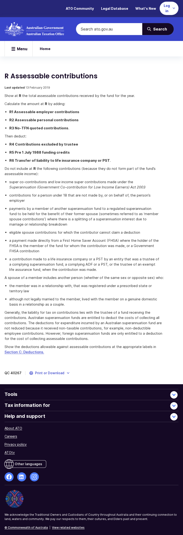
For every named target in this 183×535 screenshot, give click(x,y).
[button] (49, 373)
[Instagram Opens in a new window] (34, 476)
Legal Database (114, 8)
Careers (11, 436)
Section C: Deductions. (24, 352)
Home (45, 48)
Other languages (28, 464)
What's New (145, 8)
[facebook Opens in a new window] (9, 476)
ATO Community (80, 8)
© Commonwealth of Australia (26, 527)
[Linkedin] (21, 476)
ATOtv (10, 452)
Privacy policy (16, 444)
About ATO (13, 428)
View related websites (68, 527)
